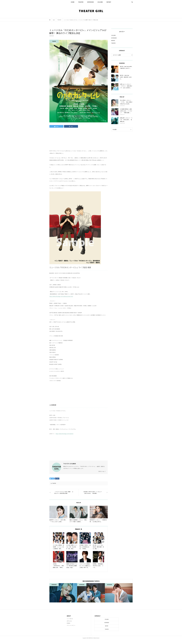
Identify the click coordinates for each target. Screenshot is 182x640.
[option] (63, 592)
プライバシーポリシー (71, 625)
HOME (72, 2)
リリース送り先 (70, 618)
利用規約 (68, 623)
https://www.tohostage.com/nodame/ (64, 433)
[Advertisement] (78, 140)
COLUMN (100, 2)
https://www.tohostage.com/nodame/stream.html (61, 296)
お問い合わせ (69, 621)
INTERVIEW (90, 2)
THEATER (80, 2)
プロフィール (101, 471)
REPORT (109, 2)
